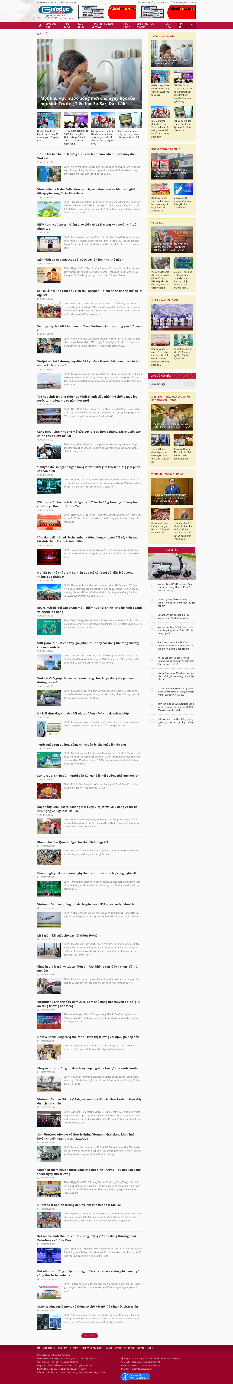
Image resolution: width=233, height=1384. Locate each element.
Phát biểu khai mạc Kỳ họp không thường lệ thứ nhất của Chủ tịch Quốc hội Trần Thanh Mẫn (170, 498)
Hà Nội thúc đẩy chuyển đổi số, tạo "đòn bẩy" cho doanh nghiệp (83, 713)
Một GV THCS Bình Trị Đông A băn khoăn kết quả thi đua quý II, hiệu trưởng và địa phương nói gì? (183, 280)
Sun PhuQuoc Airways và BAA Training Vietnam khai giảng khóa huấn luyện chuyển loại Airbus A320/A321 (86, 1136)
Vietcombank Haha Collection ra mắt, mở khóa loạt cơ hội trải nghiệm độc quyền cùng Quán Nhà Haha (87, 191)
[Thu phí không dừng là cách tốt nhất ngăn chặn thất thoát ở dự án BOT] (160, 440)
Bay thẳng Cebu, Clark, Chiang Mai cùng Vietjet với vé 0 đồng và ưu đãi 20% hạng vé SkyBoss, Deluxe (88, 809)
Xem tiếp (89, 1335)
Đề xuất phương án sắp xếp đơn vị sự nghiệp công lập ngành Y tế (183, 354)
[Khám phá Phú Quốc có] (49, 857)
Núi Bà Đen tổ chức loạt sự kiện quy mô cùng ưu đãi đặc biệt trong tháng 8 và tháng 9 (85, 575)
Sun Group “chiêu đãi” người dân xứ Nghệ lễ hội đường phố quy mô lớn (88, 775)
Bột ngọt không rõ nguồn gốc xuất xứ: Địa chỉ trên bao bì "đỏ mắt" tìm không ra (171, 173)
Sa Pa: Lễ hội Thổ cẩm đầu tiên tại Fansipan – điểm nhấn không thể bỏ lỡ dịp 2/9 (89, 293)
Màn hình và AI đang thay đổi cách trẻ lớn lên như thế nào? (80, 259)
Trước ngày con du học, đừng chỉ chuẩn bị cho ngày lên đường (81, 744)
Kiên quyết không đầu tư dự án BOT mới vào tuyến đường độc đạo (182, 454)
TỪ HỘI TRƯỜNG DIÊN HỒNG (167, 474)
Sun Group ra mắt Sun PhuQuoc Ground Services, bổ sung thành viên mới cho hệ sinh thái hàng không (175, 645)
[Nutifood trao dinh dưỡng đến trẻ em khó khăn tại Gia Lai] (49, 1220)
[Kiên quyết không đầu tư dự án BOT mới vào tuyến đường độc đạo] (183, 440)
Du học (127, 25)
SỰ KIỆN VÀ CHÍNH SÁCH (164, 300)
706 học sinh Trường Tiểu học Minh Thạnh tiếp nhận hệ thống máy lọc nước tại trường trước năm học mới (87, 399)
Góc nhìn (81, 25)
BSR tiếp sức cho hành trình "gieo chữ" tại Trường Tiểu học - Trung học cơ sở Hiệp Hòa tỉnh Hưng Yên (87, 504)
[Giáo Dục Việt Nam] (55, 12)
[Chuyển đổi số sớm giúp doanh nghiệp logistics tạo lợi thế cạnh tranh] (49, 1083)
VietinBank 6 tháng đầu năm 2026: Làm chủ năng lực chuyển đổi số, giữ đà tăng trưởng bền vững (88, 1004)
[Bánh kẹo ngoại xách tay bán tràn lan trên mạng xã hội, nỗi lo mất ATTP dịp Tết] (160, 189)
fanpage (135, 1376)
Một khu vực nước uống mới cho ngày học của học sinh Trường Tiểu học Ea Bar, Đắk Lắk (87, 101)
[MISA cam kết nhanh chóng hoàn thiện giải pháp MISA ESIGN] (183, 189)
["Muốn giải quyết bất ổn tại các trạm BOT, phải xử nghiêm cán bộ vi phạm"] (172, 417)
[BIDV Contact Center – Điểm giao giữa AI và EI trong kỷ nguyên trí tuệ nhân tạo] (49, 244)
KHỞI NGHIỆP (158, 384)
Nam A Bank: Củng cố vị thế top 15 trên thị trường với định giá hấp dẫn (88, 1037)
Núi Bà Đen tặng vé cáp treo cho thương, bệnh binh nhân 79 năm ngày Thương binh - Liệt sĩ (176, 661)
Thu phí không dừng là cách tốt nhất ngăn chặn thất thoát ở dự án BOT (160, 455)
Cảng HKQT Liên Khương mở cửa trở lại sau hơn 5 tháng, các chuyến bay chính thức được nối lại (89, 434)
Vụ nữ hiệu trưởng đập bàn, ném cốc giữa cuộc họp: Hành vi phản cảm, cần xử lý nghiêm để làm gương (160, 280)
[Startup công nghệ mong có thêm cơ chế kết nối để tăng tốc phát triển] (49, 1322)
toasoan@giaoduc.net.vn (185, 2)
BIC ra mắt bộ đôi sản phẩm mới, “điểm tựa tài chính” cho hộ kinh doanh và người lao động (89, 610)
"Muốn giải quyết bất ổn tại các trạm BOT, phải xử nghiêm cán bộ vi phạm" (172, 426)
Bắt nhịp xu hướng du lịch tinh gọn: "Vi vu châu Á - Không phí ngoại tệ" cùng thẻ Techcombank (88, 1273)
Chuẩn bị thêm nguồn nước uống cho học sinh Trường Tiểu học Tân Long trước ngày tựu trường (89, 1172)
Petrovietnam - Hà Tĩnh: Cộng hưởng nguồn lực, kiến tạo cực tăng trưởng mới (175, 722)
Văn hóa (168, 25)
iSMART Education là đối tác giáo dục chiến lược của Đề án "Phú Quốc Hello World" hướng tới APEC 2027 (176, 691)
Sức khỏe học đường (145, 25)
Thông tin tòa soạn (68, 2)
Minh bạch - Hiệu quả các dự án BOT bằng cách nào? (170, 398)
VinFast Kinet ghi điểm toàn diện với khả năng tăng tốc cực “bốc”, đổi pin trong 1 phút (175, 630)
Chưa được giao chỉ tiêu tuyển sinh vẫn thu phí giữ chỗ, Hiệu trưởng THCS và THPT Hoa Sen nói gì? (171, 247)
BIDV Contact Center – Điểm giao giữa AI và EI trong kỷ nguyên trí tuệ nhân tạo (86, 226)
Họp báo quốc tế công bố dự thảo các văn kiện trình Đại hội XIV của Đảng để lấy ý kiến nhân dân (160, 357)
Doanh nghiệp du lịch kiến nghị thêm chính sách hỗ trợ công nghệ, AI (86, 873)
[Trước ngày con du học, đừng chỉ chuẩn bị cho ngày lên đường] (49, 760)
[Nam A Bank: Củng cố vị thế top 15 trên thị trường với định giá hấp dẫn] (49, 1052)
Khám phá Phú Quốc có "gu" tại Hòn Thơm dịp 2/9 (72, 842)
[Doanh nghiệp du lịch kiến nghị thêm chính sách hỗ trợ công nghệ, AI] (49, 888)
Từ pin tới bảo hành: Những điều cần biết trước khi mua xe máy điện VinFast (87, 156)
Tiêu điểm (67, 25)
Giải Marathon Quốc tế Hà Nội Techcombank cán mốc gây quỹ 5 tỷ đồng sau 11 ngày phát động (102, 137)
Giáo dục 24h (51, 25)
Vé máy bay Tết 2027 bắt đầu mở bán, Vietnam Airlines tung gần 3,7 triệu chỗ (89, 328)
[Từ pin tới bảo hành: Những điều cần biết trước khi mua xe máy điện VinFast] (49, 174)
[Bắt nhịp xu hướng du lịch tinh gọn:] (49, 1291)
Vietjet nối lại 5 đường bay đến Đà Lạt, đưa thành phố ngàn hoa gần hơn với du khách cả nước (89, 363)
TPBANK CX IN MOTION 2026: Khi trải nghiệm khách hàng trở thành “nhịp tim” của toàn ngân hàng (76, 137)
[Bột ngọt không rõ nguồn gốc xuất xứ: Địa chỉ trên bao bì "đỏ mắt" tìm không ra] (172, 166)
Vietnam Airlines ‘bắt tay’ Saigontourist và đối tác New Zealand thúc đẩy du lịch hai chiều (89, 1101)
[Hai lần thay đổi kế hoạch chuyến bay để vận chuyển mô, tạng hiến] (49, 120)
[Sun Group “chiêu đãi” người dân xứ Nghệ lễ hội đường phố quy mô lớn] (49, 791)
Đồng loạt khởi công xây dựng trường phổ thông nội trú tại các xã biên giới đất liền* (171, 324)
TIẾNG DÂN (157, 222)
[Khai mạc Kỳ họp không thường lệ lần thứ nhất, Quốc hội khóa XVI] (160, 514)
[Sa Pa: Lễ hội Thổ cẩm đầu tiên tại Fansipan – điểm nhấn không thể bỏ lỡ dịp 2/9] (49, 310)
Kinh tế (181, 25)
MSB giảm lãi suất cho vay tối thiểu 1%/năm (68, 935)
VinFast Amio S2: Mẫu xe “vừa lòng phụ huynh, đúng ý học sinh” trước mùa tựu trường (175, 587)
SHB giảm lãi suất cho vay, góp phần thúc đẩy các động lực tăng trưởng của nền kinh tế (88, 645)
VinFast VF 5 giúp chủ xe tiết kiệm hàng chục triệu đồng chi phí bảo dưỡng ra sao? (85, 680)
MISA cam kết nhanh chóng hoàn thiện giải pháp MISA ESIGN (183, 203)
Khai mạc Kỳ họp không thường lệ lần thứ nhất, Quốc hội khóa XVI (160, 528)
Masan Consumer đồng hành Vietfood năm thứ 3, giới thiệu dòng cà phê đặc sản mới (176, 676)
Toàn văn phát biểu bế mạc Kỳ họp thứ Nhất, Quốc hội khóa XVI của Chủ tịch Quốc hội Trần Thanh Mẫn (183, 531)
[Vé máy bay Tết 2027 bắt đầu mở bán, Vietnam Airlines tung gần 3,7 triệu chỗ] (49, 345)
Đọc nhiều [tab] (172, 549)
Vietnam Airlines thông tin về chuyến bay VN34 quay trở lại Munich (85, 904)
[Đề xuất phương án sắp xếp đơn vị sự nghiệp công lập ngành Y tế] (183, 340)
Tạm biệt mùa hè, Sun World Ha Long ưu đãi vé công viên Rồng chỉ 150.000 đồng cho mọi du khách (176, 707)
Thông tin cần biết (162, 36)
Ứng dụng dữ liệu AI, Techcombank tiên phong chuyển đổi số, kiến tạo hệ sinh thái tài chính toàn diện (87, 539)
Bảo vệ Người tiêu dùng (165, 149)
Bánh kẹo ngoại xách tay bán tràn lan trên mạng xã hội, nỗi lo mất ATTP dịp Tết (160, 204)
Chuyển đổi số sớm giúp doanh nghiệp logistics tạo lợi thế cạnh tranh (87, 1068)
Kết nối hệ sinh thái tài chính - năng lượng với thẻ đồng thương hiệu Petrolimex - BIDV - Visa (86, 1238)
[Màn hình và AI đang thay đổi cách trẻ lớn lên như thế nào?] (49, 275)
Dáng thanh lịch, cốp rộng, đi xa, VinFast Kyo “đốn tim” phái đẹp (173, 617)
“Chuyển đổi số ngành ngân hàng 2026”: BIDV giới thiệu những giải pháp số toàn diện (88, 469)
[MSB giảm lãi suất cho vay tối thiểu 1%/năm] (49, 951)
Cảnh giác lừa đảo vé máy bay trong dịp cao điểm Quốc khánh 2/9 (129, 134)
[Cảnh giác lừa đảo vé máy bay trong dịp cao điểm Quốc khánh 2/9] (130, 120)
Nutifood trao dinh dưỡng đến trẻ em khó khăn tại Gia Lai (79, 1205)
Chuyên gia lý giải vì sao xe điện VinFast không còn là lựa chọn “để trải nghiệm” (88, 968)
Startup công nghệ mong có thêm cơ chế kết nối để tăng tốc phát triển (87, 1306)
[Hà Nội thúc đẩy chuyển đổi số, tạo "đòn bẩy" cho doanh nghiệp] (49, 729)
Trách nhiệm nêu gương (102, 25)
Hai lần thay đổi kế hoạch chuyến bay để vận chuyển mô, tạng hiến (47, 136)
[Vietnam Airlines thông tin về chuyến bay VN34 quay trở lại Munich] (49, 920)
